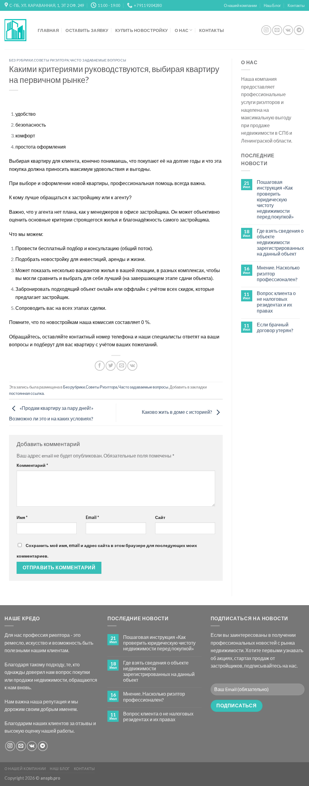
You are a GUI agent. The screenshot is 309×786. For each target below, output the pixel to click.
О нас (181, 30)
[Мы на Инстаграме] (266, 30)
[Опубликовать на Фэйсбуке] (100, 366)
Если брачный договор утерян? (275, 327)
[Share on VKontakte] (132, 366)
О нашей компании (240, 5)
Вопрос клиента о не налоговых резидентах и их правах (276, 301)
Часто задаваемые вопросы (98, 60)
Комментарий (32, 465)
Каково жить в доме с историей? (177, 412)
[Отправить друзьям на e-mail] (121, 366)
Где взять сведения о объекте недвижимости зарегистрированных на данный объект (280, 242)
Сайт (160, 517)
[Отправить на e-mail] (277, 30)
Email (92, 517)
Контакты (296, 5)
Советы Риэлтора (51, 60)
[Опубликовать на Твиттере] (111, 366)
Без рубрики (21, 60)
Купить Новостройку (141, 30)
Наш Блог (272, 5)
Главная (48, 30)
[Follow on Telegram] (299, 30)
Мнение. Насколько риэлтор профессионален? (278, 273)
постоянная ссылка (26, 393)
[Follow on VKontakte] (288, 30)
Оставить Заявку (86, 30)
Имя (22, 517)
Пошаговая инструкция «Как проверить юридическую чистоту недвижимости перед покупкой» (275, 199)
